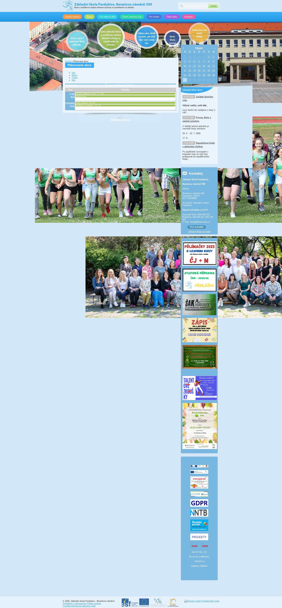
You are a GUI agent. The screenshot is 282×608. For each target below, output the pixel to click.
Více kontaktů (197, 227)
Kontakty (188, 17)
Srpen (199, 48)
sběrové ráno (81, 96)
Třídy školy (171, 17)
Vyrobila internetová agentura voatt (79, 606)
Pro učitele (154, 17)
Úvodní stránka (72, 17)
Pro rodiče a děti (107, 17)
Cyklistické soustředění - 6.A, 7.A (88, 105)
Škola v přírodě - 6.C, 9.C (85, 103)
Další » (172, 85)
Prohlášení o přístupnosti (74, 603)
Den (73, 80)
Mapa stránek (94, 603)
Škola (89, 17)
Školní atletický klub (132, 17)
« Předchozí (71, 85)
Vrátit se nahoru (120, 119)
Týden (75, 77)
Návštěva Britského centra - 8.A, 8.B (90, 94)
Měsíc (75, 75)
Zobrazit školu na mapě (199, 231)
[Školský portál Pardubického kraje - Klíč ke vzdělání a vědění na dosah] (201, 601)
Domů (68, 61)
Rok (73, 73)
